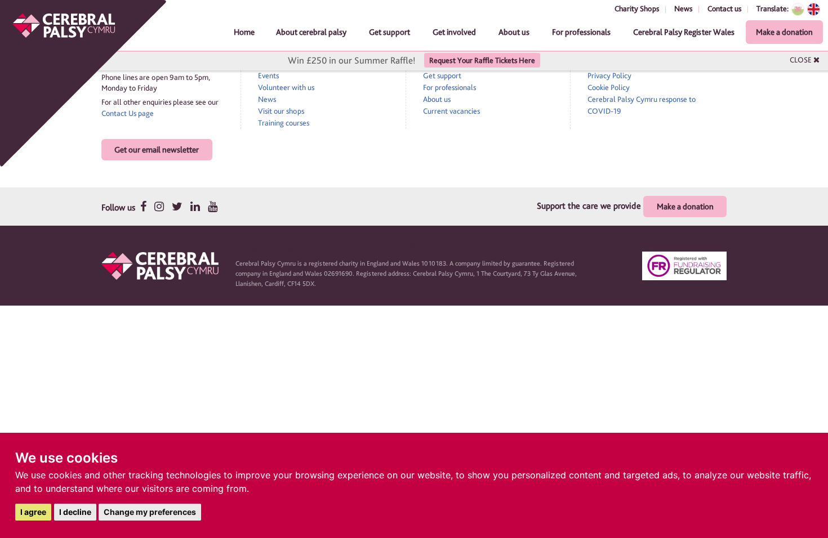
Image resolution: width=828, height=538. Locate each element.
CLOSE (801, 60)
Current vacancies (451, 110)
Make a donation (784, 32)
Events (268, 75)
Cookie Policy (608, 87)
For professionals (581, 32)
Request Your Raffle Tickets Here (482, 60)
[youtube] (212, 206)
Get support (389, 32)
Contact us (724, 8)
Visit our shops (281, 110)
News (683, 8)
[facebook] (143, 206)
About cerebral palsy (311, 32)
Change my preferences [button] (150, 512)
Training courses (283, 122)
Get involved (454, 32)
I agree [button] (33, 512)
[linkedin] (195, 206)
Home (244, 32)
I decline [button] (75, 512)
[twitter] (177, 206)
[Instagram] (159, 206)
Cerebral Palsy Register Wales (683, 32)
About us (513, 32)
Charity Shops (637, 8)
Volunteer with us (286, 87)
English (813, 9)
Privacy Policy (609, 75)
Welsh (797, 9)
